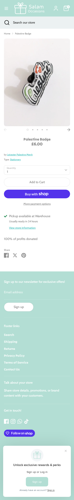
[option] (37, 82)
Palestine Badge (23, 33)
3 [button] (37, 129)
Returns (9, 349)
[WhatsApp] (19, 421)
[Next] (68, 129)
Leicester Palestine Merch (20, 154)
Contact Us (12, 369)
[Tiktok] (26, 421)
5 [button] (47, 129)
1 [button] (28, 130)
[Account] (56, 7)
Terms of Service (16, 362)
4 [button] (42, 129)
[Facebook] (6, 421)
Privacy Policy (14, 356)
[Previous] (5, 129)
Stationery (15, 159)
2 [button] (32, 129)
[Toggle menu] (6, 8)
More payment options (37, 204)
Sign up (19, 307)
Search (9, 335)
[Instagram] (13, 421)
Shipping (10, 342)
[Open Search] (6, 22)
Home (7, 33)
